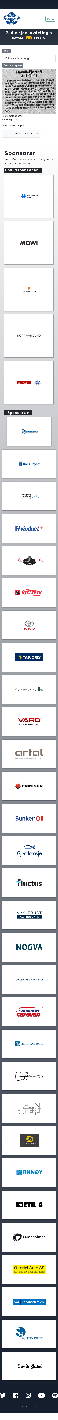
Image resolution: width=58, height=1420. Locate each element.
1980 (16, 119)
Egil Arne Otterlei (15, 58)
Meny (49, 19)
